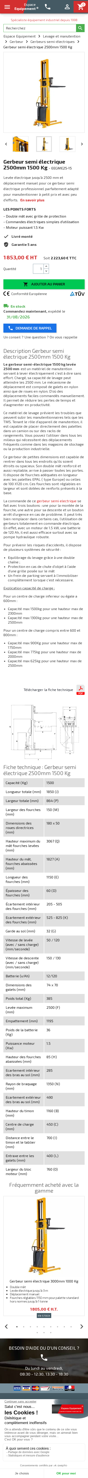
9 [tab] (71, 1327)
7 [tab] (57, 1327)
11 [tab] (44, 1332)
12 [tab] (51, 1332)
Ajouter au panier (44, 284)
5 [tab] (44, 1327)
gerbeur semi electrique (56, 501)
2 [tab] (23, 1327)
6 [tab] (51, 1327)
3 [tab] (30, 1327)
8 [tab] (64, 1327)
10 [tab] (37, 1332)
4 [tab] (37, 1327)
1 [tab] (17, 1327)
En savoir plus (32, 200)
